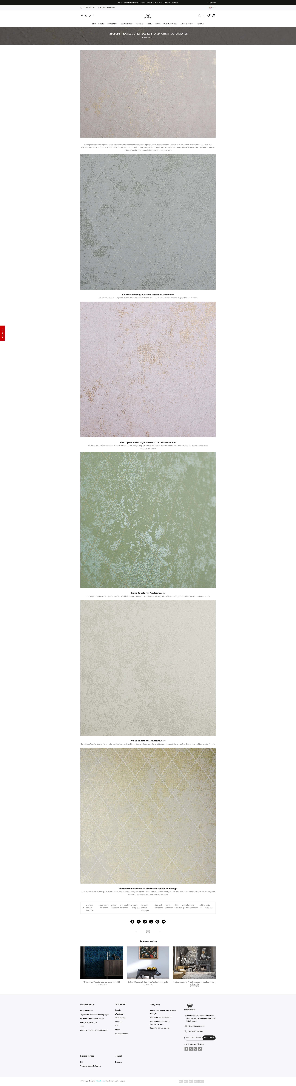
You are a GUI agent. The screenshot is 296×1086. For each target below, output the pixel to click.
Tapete (118, 1010)
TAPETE (101, 24)
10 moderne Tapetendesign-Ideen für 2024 (101, 982)
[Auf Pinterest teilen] (145, 922)
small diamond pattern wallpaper (190, 906)
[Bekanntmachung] (148, 2)
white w (202, 906)
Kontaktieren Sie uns (88, 1022)
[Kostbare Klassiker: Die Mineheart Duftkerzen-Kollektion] (159, 931)
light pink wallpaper (159, 906)
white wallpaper (209, 906)
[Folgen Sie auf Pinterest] (93, 15)
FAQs (82, 1062)
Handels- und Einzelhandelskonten (94, 1030)
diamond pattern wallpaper (90, 908)
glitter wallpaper (115, 906)
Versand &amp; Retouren (90, 1066)
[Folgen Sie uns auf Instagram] (90, 15)
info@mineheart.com (107, 8)
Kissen (117, 1030)
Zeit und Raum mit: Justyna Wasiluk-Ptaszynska (148, 982)
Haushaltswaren (121, 1033)
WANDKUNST (112, 24)
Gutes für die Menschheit (160, 1028)
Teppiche (119, 1022)
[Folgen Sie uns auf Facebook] (82, 15)
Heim (94, 24)
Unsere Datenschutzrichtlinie (92, 1018)
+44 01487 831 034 (89, 8)
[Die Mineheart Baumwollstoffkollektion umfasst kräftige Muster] (136, 931)
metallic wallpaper (169, 906)
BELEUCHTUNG (126, 24)
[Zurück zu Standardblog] (148, 931)
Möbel (117, 1026)
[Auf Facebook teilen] (132, 922)
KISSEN (158, 24)
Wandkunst (119, 1014)
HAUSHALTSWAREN (170, 24)
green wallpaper (136, 906)
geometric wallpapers (104, 906)
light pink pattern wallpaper (145, 908)
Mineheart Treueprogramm (161, 1017)
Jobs (82, 1026)
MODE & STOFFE (187, 24)
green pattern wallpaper (125, 906)
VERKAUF (200, 24)
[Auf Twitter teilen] (139, 922)
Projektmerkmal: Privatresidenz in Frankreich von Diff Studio (194, 983)
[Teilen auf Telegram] (157, 922)
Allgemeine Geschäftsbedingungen (94, 1014)
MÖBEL (149, 24)
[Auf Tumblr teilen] (151, 922)
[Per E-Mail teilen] (164, 922)
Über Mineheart (86, 1011)
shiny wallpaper (178, 906)
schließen (85, 2)
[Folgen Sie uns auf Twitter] (86, 15)
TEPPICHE (139, 24)
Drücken (118, 1062)
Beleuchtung (120, 1018)
